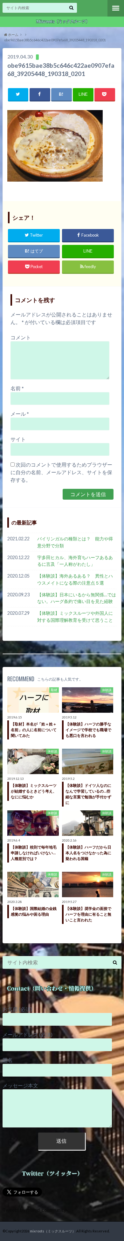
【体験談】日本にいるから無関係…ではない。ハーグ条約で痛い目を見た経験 (76, 598)
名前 (17, 388)
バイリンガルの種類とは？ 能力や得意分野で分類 (75, 542)
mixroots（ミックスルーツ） (53, 1231)
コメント (20, 337)
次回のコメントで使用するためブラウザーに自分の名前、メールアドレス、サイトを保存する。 (61, 472)
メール (19, 414)
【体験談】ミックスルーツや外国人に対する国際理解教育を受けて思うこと (75, 616)
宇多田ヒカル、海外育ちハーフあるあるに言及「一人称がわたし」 (75, 561)
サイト (18, 439)
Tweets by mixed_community (34, 1210)
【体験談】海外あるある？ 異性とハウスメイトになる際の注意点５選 (75, 579)
